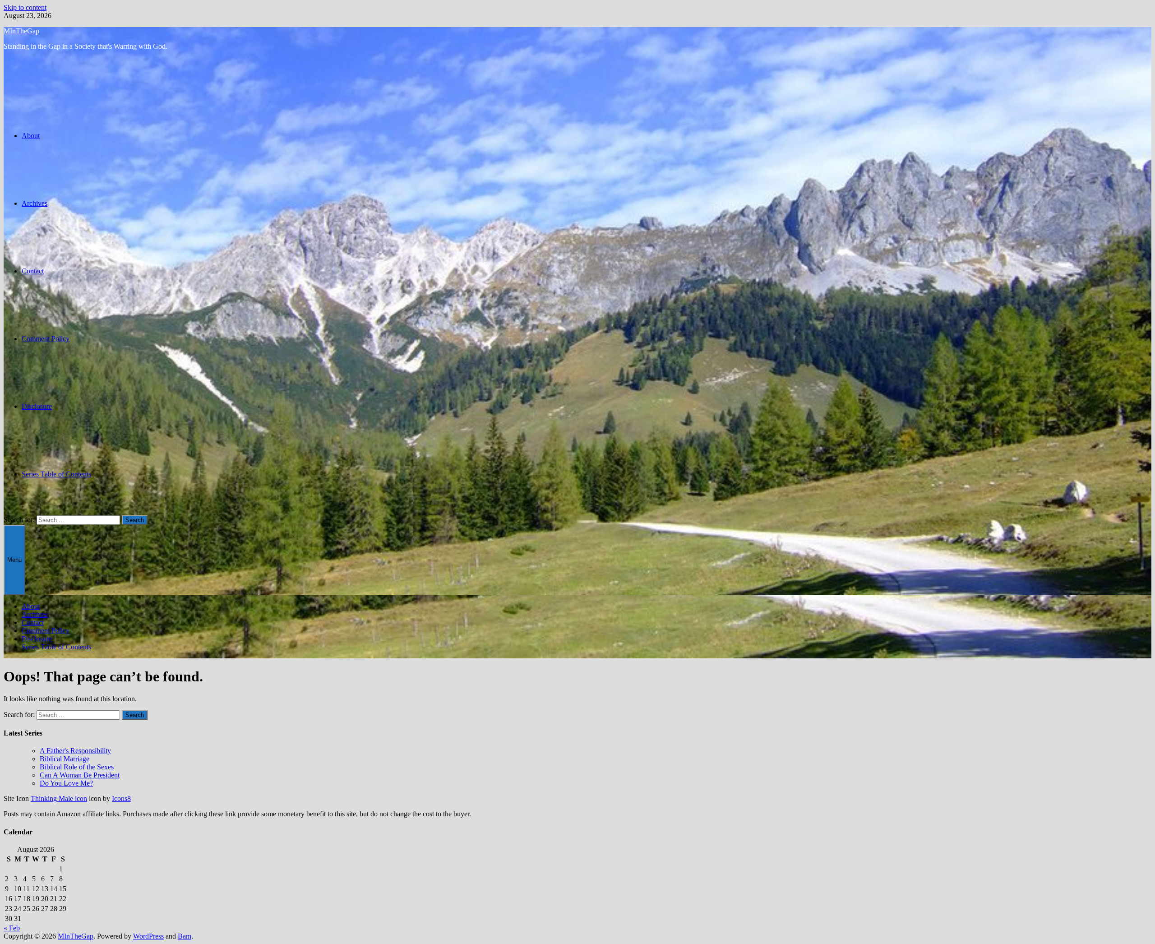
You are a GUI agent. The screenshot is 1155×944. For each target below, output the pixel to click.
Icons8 (121, 798)
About (31, 135)
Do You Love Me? (66, 783)
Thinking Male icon (59, 798)
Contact (33, 271)
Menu (14, 559)
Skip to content (25, 7)
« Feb (12, 928)
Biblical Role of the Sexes (77, 767)
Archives (34, 203)
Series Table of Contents (56, 474)
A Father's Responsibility (75, 750)
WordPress (148, 936)
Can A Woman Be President (80, 775)
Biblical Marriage (64, 759)
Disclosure (37, 406)
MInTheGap (21, 31)
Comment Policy (45, 338)
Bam (184, 936)
